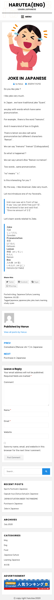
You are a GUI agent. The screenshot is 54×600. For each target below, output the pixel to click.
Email (7, 421)
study (6, 303)
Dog (5, 545)
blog (14, 294)
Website (8, 432)
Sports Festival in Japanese (16, 489)
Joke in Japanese (11, 509)
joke (33, 300)
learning (43, 300)
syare (12, 303)
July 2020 (8, 524)
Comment (9, 382)
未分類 (16, 297)
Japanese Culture (24, 294)
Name (7, 410)
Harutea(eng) (27, 5)
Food (6, 550)
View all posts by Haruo (15, 332)
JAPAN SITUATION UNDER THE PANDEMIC (21, 499)
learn (37, 300)
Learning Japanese (12, 560)
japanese (14, 300)
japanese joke (24, 300)
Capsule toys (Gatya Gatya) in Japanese (21, 494)
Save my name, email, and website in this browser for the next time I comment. (24, 448)
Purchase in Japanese (13, 504)
